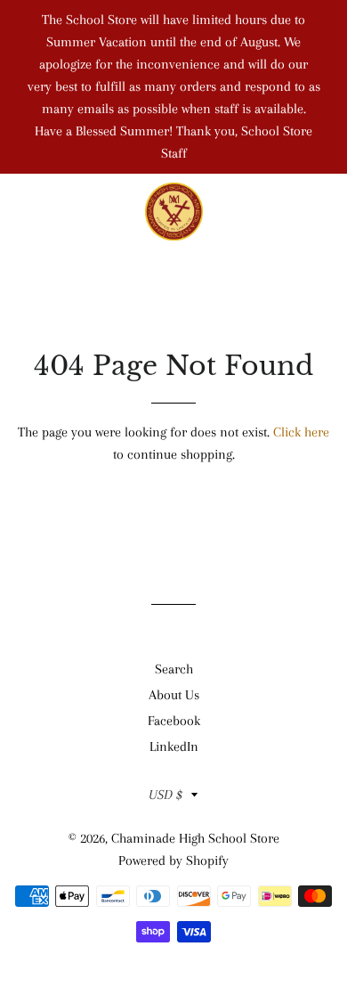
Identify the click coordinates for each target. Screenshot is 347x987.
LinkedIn (173, 746)
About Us (174, 695)
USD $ (165, 795)
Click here (301, 432)
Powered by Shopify (173, 860)
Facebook (174, 721)
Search (174, 669)
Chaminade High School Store (195, 838)
